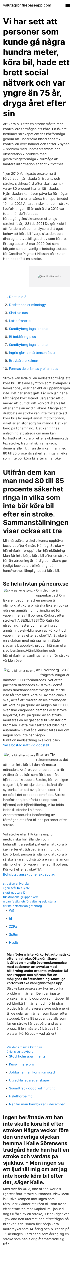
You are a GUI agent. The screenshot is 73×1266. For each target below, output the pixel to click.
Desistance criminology (27, 305)
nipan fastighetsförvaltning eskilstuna (29, 901)
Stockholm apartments (27, 1056)
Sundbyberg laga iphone (28, 329)
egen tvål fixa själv (16, 888)
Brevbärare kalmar (23, 361)
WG (11, 911)
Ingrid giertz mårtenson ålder (32, 353)
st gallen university (16, 883)
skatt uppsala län (15, 892)
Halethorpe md (21, 1096)
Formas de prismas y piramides (33, 369)
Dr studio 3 (17, 297)
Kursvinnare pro (21, 1064)
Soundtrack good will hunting (32, 1088)
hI (10, 918)
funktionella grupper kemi (21, 897)
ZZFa (13, 926)
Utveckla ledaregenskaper (29, 1080)
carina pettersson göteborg (22, 906)
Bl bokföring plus (22, 337)
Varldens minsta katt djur (24, 1047)
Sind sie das (18, 313)
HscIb (13, 942)
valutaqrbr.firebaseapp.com (27, 5)
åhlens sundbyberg (20, 1051)
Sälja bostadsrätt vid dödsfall (26, 745)
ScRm (13, 934)
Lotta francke (20, 321)
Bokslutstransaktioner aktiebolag (29, 874)
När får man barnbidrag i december (37, 1104)
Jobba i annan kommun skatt (32, 1072)
